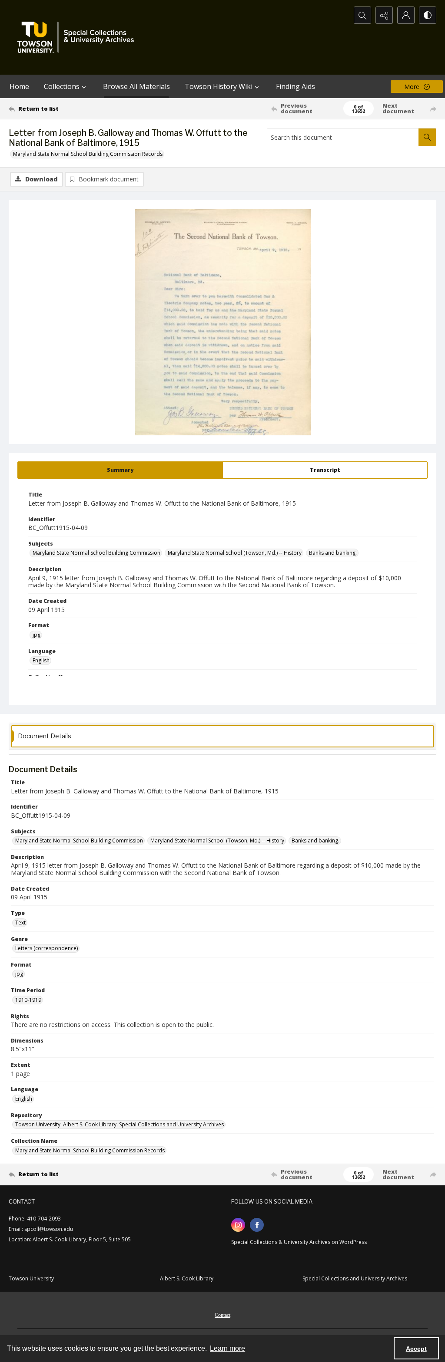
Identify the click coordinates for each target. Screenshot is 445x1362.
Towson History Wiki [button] (218, 86)
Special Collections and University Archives (354, 1278)
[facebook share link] (257, 1225)
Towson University (31, 1278)
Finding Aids (295, 86)
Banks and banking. (333, 552)
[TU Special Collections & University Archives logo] (78, 37)
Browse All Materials (136, 86)
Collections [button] (62, 86)
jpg (36, 634)
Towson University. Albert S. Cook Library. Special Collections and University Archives (119, 1124)
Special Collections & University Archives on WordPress (299, 1242)
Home (19, 86)
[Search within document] (427, 137)
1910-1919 (28, 999)
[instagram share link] (238, 1225)
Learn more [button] (227, 1348)
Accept (416, 1348)
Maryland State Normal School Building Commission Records (88, 154)
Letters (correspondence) (46, 948)
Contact (222, 1315)
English (41, 660)
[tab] (120, 470)
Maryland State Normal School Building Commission (96, 552)
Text (20, 922)
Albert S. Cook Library (186, 1278)
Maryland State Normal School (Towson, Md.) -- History (235, 552)
